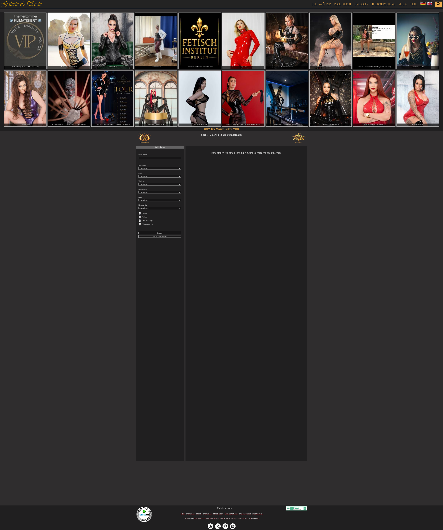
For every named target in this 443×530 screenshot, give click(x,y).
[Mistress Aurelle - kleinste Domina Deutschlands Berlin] (69, 99)
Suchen (159, 233)
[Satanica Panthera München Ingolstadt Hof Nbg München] (374, 41)
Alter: (140, 197)
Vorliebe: (141, 181)
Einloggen (361, 4)
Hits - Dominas (188, 513)
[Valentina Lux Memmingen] (25, 99)
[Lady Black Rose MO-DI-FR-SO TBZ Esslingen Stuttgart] (112, 99)
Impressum (257, 513)
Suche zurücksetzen (159, 236)
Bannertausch (231, 513)
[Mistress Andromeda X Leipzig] (156, 99)
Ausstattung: (142, 189)
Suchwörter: (142, 155)
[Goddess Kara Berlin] (112, 41)
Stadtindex (218, 513)
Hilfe (413, 4)
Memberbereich (147, 224)
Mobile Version (224, 508)
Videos (403, 4)
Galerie (144, 213)
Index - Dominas (203, 513)
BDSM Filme (253, 518)
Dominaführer (321, 4)
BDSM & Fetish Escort (226, 518)
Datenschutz (245, 513)
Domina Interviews (210, 518)
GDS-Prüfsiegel (147, 220)
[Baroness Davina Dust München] (69, 41)
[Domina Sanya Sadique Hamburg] (330, 99)
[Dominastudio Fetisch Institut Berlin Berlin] (200, 41)
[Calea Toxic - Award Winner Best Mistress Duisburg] (330, 41)
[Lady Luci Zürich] (243, 41)
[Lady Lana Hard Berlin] (418, 99)
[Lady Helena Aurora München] (200, 99)
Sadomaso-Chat (241, 518)
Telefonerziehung (383, 4)
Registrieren (342, 4)
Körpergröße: (142, 205)
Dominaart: (142, 165)
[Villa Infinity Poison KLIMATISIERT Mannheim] (25, 41)
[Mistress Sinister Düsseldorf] (287, 41)
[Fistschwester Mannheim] (156, 41)
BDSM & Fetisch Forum (193, 518)
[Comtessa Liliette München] (418, 41)
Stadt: (140, 173)
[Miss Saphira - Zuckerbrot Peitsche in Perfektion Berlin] (243, 99)
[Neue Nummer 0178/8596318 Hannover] (374, 99)
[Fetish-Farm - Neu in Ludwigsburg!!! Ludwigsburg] (287, 99)
